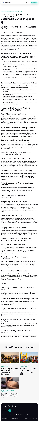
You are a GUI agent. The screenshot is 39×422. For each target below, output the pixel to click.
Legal (36, 418)
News (10, 414)
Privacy (30, 418)
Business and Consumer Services (7, 11)
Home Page (4, 414)
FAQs (14, 414)
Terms (33, 418)
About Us (26, 418)
